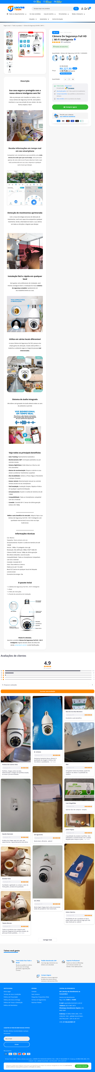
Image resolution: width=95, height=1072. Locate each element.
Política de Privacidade (11, 997)
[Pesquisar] (76, 8)
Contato (34, 991)
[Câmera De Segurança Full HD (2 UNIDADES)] (62, 58)
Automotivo (43, 19)
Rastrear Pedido (36, 1002)
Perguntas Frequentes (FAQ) (40, 997)
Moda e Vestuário (77, 14)
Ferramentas (63, 14)
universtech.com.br (21, 645)
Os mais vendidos (35, 14)
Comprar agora (71, 107)
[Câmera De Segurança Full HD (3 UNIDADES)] (69, 58)
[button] (61, 42)
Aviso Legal (7, 991)
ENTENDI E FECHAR (82, 1066)
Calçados (32, 19)
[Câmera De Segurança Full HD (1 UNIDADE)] (55, 58)
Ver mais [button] (53, 762)
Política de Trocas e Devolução (13, 1002)
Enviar (17, 1044)
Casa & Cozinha (49, 14)
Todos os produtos (17, 25)
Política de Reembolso (10, 1005)
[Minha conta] (82, 9)
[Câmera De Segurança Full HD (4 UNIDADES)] (76, 58)
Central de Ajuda (57, 19)
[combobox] (92, 685)
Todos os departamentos (16, 14)
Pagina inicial (7, 25)
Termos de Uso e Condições (12, 994)
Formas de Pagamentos (39, 1000)
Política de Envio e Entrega (12, 1000)
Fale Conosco (36, 994)
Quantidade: (56, 79)
